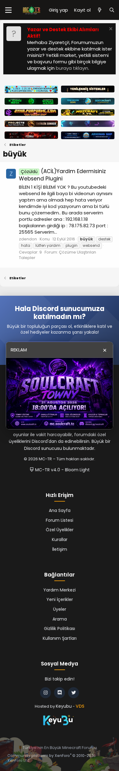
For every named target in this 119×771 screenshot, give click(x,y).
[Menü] (8, 10)
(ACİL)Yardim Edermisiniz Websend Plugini (62, 175)
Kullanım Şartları (60, 638)
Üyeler (59, 609)
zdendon (28, 239)
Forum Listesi (59, 520)
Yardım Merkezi (59, 590)
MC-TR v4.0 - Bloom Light (62, 470)
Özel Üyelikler (60, 530)
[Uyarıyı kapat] (110, 29)
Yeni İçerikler (59, 599)
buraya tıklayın (72, 68)
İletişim (59, 549)
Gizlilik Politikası (59, 628)
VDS (80, 706)
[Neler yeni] (100, 10)
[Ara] (112, 10)
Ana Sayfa (59, 510)
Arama (59, 619)
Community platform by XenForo (51, 758)
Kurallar (59, 539)
